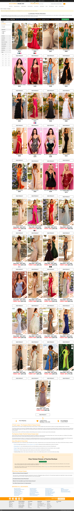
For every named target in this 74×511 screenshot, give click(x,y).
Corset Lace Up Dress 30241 (19, 298)
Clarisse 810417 (50, 334)
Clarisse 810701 (66, 154)
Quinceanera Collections (49, 490)
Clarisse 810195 (66, 370)
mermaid (27, 444)
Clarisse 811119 (19, 154)
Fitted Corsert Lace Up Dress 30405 (35, 155)
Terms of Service (49, 506)
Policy (1, 510)
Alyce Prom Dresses (17, 488)
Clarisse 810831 (35, 262)
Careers (48, 508)
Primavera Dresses (48, 488)
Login (57, 502)
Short (3, 33)
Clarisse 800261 (50, 298)
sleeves (3, 48)
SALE (46, 6)
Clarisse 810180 (50, 49)
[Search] (64, 4)
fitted (37, 444)
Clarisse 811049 (35, 190)
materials (4, 46)
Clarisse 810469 (19, 370)
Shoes (29, 506)
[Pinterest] (19, 499)
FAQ (38, 506)
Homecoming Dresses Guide (42, 504)
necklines (4, 44)
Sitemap (39, 507)
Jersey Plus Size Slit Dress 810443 (35, 225)
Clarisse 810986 (66, 84)
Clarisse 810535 (50, 262)
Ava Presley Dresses (17, 490)
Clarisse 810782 (66, 298)
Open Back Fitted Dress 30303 (50, 190)
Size (2, 52)
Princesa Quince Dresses (49, 489)
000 (2, 54)
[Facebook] (13, 499)
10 (5, 58)
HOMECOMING (23, 6)
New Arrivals (51, 6)
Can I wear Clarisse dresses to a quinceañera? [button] (22, 483)
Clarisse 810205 (66, 225)
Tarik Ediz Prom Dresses (65, 489)
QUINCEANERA (30, 6)
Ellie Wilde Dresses (17, 492)
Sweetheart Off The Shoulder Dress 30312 (66, 190)
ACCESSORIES (61, 6)
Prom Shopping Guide (41, 503)
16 (5, 60)
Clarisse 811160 (35, 49)
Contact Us (48, 503)
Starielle (62, 488)
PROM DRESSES (16, 6)
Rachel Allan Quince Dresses (50, 492)
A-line (34, 444)
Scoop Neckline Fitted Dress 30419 (34, 84)
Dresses (4, 8)
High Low (3, 31)
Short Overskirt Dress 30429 (19, 84)
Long (3, 32)
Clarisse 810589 (50, 370)
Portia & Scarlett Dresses (34, 495)
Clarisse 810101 (19, 262)
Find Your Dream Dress (43, 461)
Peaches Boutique (63, 510)
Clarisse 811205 (66, 49)
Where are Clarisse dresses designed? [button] (20, 473)
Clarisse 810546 (66, 262)
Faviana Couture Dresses (18, 493)
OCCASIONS (36, 6)
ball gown (31, 444)
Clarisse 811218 (50, 119)
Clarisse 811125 (66, 119)
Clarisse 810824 (19, 190)
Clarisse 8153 (43, 407)
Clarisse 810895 (35, 334)
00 (5, 54)
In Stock (3, 27)
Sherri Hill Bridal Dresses (49, 493)
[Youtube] (22, 499)
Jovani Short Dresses (33, 488)
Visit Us (48, 502)
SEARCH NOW (61, 498)
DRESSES (10, 6)
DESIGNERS (42, 6)
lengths (3, 29)
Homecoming (16, 446)
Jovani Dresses (16, 495)
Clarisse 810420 (66, 334)
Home (2, 8)
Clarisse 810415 (19, 225)
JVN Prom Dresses (33, 489)
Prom (15, 444)
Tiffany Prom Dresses (64, 490)
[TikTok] (16, 499)
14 (2, 60)
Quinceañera (30, 504)
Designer (9, 8)
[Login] (62, 1)
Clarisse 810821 (19, 334)
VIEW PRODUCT (19, 55)
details (3, 50)
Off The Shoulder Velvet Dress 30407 (50, 155)
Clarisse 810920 (50, 84)
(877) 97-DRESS (21, 507)
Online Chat (20, 3)
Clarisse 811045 (19, 119)
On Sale (3, 26)
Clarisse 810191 (35, 298)
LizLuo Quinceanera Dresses (34, 492)
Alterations (48, 504)
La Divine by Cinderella (33, 490)
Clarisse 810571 (35, 370)
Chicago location (47, 466)
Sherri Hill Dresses (48, 494)
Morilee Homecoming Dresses (34, 494)
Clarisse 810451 (35, 119)
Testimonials (49, 507)
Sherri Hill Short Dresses (49, 495)
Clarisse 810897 (50, 225)
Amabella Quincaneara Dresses (19, 489)
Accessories (30, 507)
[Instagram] (10, 499)
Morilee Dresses (32, 493)
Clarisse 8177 (19, 49)
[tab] (42, 473)
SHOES (56, 6)
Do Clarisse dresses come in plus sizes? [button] (21, 478)
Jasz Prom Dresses (17, 494)
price (3, 21)
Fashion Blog (39, 502)
